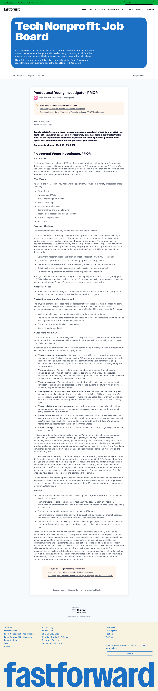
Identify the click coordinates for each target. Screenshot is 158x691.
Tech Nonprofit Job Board (19, 633)
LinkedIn (110, 627)
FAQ (6, 643)
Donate (130, 653)
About (84, 9)
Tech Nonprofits (97, 9)
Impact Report (12, 639)
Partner (150, 9)
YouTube (110, 636)
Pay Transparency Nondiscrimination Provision (81, 449)
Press (7, 646)
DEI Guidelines (50, 633)
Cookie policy (85, 616)
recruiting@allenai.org (46, 486)
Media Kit (47, 630)
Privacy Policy (50, 639)
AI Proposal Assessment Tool (139, 2)
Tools (130, 9)
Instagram (111, 630)
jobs (18, 75)
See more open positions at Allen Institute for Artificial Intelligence (79, 590)
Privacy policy (73, 616)
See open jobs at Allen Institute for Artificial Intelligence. (62, 109)
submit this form (67, 60)
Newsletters (11, 630)
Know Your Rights (116, 446)
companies (37, 75)
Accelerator (113, 9)
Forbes (109, 633)
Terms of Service (52, 643)
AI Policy (47, 627)
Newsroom (140, 9)
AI (123, 9)
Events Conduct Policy (55, 636)
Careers (8, 627)
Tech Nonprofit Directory (19, 636)
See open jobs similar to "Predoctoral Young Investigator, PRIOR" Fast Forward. (72, 112)
